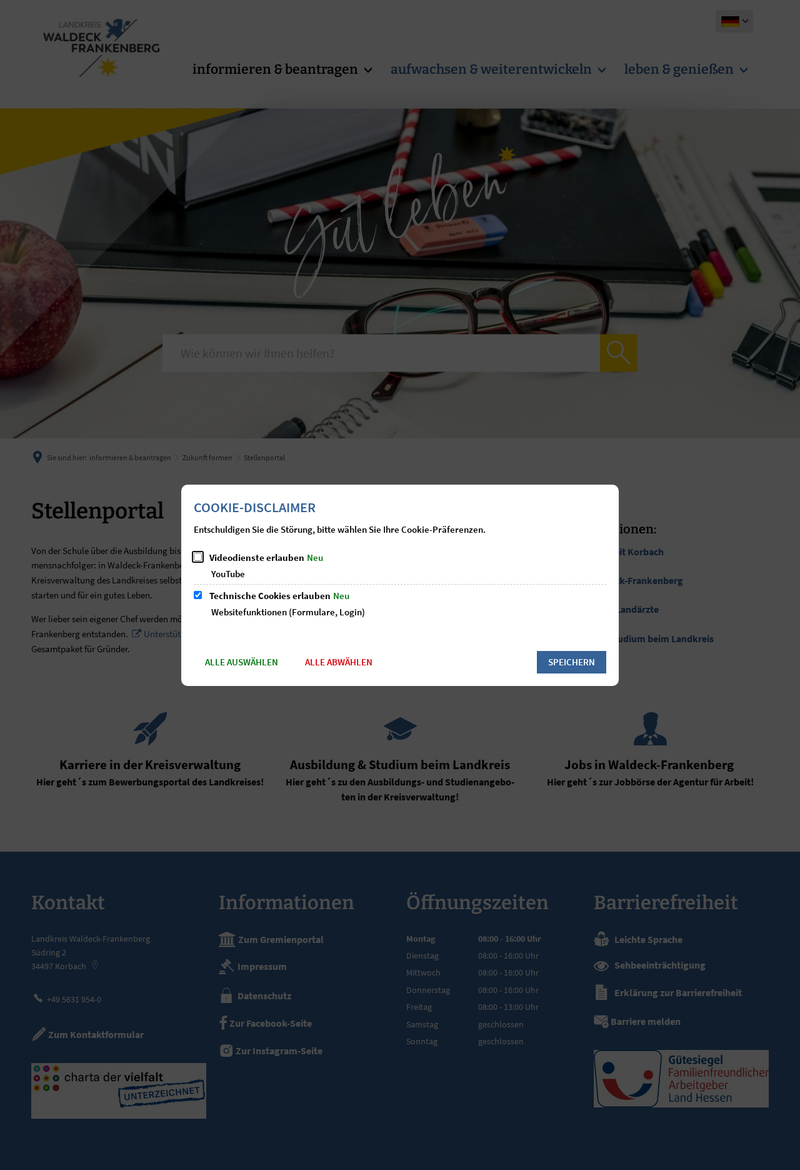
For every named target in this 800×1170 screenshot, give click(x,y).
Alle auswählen (241, 662)
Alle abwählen (338, 662)
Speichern (571, 662)
